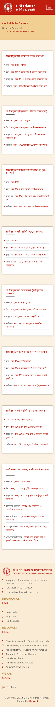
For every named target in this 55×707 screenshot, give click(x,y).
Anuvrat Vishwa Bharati (17, 666)
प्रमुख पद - (26, 79)
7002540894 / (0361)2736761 (20, 587)
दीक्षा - (26, 72)
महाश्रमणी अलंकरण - (24, 507)
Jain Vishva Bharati (15, 658)
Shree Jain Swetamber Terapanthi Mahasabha (28, 641)
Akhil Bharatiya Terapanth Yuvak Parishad (26, 649)
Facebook (11, 687)
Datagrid (33, 701)
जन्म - (16, 65)
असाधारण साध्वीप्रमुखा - (25, 539)
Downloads (11, 612)
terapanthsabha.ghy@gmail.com (22, 592)
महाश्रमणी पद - (25, 518)
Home (5, 28)
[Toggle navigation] (49, 7)
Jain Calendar (12, 620)
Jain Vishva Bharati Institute (19, 662)
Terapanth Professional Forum (21, 654)
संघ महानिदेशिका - (26, 528)
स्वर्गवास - (26, 86)
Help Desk (11, 616)
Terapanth (17, 28)
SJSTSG (25, 697)
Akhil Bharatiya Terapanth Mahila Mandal (26, 645)
